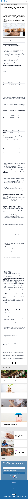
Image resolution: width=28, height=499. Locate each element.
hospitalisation (12, 257)
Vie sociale (14, 490)
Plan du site (17, 496)
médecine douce (12, 324)
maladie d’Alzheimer (8, 244)
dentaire (14, 216)
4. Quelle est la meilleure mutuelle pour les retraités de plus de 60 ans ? (10, 44)
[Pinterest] (14, 494)
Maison (14, 488)
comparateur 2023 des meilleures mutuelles (14, 50)
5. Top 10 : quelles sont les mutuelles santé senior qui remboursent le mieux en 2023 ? (11, 45)
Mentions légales (5, 496)
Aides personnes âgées (9, 3)
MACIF (4, 207)
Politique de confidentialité (11, 496)
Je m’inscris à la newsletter (14, 473)
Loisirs (14, 486)
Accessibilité (21, 496)
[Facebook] (12, 494)
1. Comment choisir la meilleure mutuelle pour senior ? (8, 40)
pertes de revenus (21, 358)
